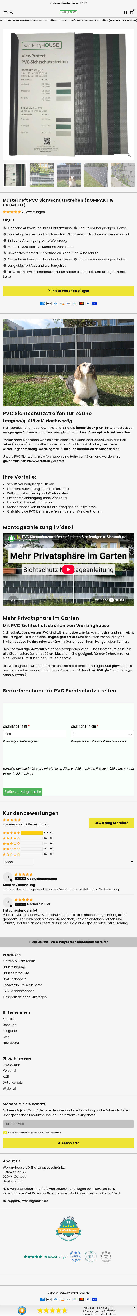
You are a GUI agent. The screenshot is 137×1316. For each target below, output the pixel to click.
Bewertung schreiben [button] (112, 823)
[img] (24, 874)
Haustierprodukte (16, 973)
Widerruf (9, 1088)
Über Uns (9, 1025)
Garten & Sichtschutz (19, 961)
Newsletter (11, 1043)
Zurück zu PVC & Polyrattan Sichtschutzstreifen (68, 942)
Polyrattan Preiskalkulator (22, 985)
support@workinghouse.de (25, 1201)
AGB (6, 1077)
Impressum (11, 1065)
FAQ (6, 1037)
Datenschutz (12, 1082)
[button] (12, 212)
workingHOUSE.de (78, 1292)
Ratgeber (10, 1031)
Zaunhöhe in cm (94, 726)
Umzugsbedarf (14, 979)
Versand (9, 1070)
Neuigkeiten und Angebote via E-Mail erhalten (34, 1132)
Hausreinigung (14, 967)
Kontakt (9, 1019)
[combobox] (102, 734)
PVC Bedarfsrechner (18, 991)
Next (130, 94)
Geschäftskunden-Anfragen (25, 997)
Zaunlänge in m (25, 726)
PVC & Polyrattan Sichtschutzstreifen (31, 20)
